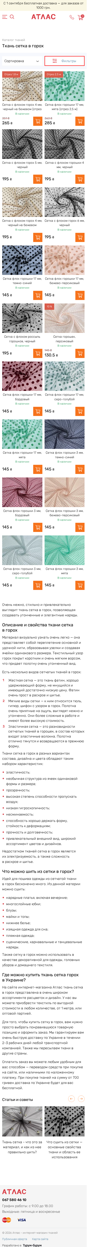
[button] (71, 1098)
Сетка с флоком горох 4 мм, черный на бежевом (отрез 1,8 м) (22, 109)
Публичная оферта (14, 1239)
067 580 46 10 (14, 1200)
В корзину (37, 121)
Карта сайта (40, 1239)
